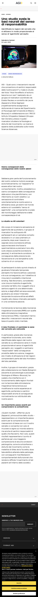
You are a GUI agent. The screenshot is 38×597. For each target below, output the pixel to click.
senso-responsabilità (15, 73)
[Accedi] (35, 3)
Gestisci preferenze (19, 593)
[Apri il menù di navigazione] (3, 3)
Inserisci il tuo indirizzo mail (12, 520)
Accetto (19, 583)
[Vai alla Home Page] (19, 3)
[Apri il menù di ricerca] (31, 3)
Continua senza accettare (19, 588)
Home (3, 14)
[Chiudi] (36, 551)
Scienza (8, 14)
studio (4, 73)
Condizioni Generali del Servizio (18, 530)
